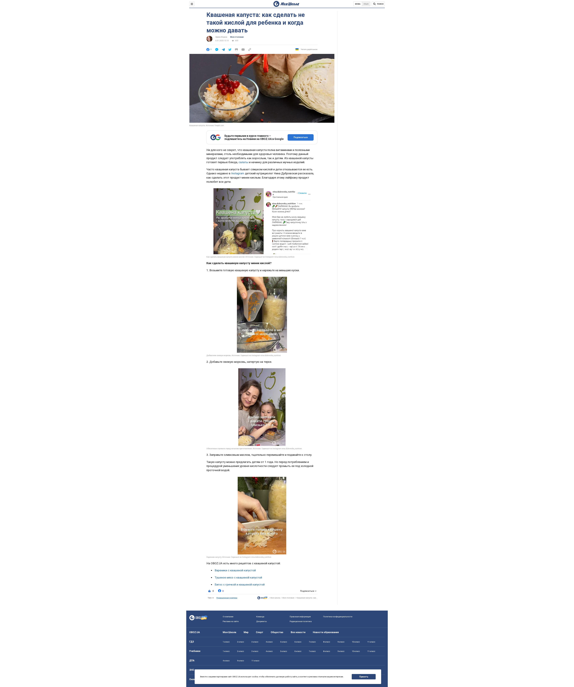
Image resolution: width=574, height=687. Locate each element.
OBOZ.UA (194, 632)
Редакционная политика (226, 598)
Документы (261, 621)
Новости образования (326, 632)
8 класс (326, 642)
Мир (246, 632)
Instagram (237, 173)
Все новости (298, 632)
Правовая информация (300, 616)
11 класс (371, 642)
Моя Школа (275, 598)
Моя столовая (237, 37)
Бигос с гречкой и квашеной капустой (240, 584)
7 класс (312, 642)
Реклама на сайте (231, 621)
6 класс (297, 642)
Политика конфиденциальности (337, 616)
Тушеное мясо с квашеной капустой (238, 577)
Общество (277, 632)
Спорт (259, 632)
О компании (228, 616)
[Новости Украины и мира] (262, 598)
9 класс (341, 642)
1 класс (226, 642)
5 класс (283, 642)
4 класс (269, 642)
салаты (243, 162)
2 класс (240, 642)
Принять (363, 677)
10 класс (356, 642)
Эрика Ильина (221, 37)
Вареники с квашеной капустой (235, 570)
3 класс (254, 642)
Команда (260, 616)
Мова (357, 4)
